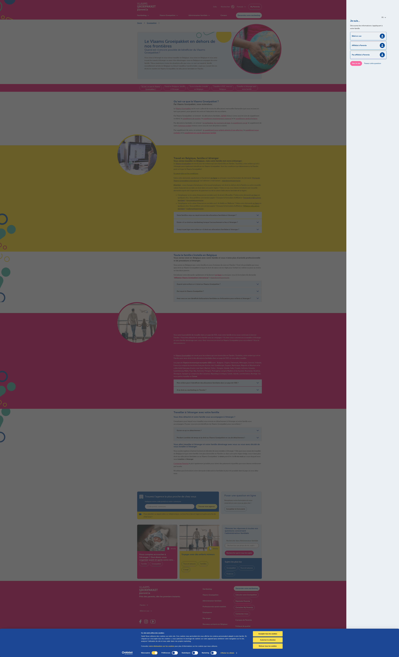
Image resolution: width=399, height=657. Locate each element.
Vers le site (356, 63)
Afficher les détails (227, 653)
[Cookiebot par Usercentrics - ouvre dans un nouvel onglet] (127, 653)
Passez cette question (372, 63)
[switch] (175, 653)
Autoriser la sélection (268, 640)
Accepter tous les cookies (267, 634)
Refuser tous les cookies (268, 646)
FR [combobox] (382, 17)
